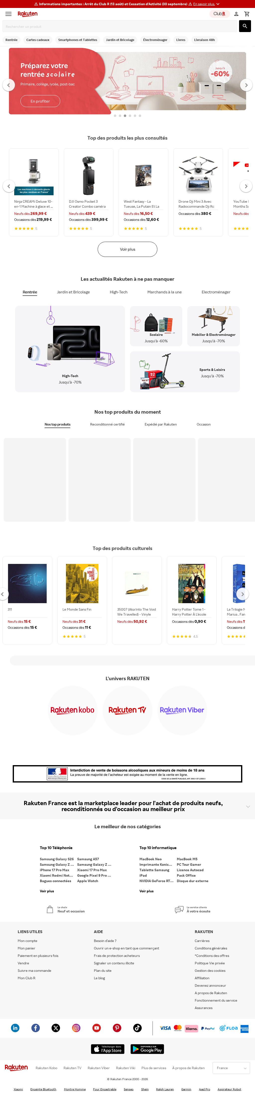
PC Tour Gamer (189, 864)
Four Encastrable (104, 1089)
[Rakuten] (26, 14)
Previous (9, 84)
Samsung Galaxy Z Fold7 (96, 864)
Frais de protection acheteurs (117, 955)
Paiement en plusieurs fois (38, 955)
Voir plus (127, 249)
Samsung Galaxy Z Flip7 (58, 864)
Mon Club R (26, 978)
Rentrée (30, 291)
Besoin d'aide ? (105, 941)
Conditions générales (211, 948)
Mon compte (27, 941)
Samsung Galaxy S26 (57, 859)
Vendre (23, 963)
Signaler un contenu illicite (114, 963)
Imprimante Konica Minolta (158, 864)
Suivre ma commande (34, 970)
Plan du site (103, 970)
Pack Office (186, 875)
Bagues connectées (55, 881)
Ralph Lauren (165, 1089)
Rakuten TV (72, 1068)
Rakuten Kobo (46, 1068)
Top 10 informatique (158, 847)
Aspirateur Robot (229, 1089)
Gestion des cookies (210, 970)
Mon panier (26, 948)
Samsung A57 (88, 859)
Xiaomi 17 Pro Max (92, 870)
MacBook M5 (187, 859)
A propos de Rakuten (211, 993)
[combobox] (121, 26)
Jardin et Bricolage (73, 291)
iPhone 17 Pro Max (54, 870)
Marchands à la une (164, 291)
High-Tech (119, 291)
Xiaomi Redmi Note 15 (58, 875)
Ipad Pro (204, 1089)
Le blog (99, 978)
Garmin (186, 1089)
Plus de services (153, 1068)
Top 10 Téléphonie (56, 847)
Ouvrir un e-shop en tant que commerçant (126, 948)
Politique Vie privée (210, 963)
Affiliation (202, 978)
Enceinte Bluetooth (43, 1089)
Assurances (203, 1008)
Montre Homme (75, 1089)
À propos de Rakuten (188, 1068)
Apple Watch (87, 881)
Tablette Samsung (154, 870)
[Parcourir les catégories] (9, 14)
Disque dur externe (192, 881)
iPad (143, 875)
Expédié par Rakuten (161, 424)
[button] (207, 4)
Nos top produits (57, 424)
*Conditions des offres (212, 955)
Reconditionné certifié (107, 424)
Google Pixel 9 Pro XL (94, 875)
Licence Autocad (190, 870)
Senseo (128, 1089)
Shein (145, 1089)
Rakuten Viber (99, 1068)
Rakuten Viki (125, 1068)
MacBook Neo (150, 859)
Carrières (202, 941)
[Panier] (247, 14)
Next (246, 84)
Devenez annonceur (210, 985)
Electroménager (216, 291)
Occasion (204, 424)
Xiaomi (18, 1089)
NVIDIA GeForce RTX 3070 (158, 881)
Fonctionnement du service (216, 1000)
